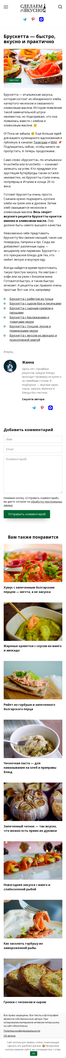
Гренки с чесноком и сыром (25, 1002)
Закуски (14, 80)
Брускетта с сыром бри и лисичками (35, 303)
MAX (54, 142)
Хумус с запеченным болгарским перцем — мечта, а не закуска (29, 589)
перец (9, 352)
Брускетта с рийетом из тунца (31, 299)
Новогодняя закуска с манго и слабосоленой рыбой (27, 887)
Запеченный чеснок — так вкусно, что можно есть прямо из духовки (30, 828)
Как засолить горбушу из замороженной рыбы (23, 946)
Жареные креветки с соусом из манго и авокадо (33, 648)
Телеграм (40, 142)
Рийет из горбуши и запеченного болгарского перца (29, 706)
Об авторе (10, 1035)
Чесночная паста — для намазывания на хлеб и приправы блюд (30, 767)
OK (33, 1053)
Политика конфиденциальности (22, 1030)
